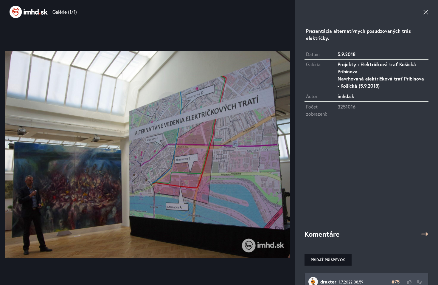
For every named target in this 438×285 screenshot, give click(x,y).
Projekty (347, 64)
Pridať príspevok (328, 260)
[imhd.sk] (29, 12)
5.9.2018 (346, 54)
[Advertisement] (366, 176)
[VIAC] (424, 234)
